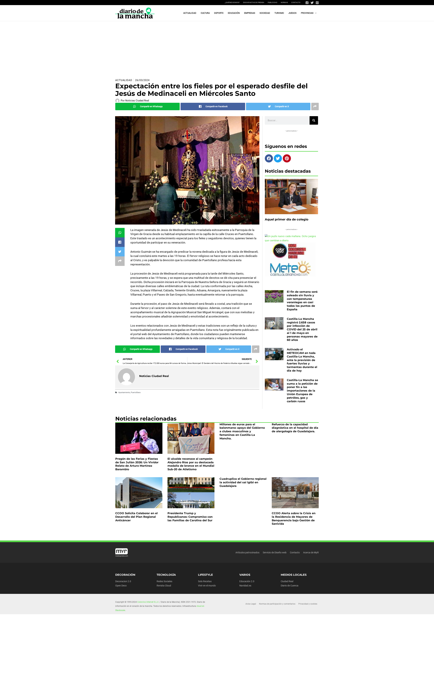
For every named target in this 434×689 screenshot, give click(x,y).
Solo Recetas (205, 581)
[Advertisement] (217, 46)
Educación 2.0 (246, 581)
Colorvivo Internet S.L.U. (148, 602)
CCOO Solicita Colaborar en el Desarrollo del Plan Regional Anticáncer (136, 517)
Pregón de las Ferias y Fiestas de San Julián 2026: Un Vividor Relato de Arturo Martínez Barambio (137, 464)
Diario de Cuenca (289, 585)
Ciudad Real (287, 581)
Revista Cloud (164, 585)
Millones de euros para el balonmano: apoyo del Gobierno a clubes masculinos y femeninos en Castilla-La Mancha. (242, 431)
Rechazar (271, 683)
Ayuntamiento (124, 392)
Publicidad (272, 2)
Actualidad (123, 80)
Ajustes (292, 683)
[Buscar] (314, 120)
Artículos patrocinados (247, 552)
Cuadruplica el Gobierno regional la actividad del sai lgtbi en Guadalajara (243, 482)
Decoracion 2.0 (123, 581)
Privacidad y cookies (307, 604)
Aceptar (250, 683)
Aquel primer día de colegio (286, 219)
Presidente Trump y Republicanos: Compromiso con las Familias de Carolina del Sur (190, 517)
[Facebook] (307, 2)
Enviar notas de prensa (253, 2)
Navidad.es (245, 585)
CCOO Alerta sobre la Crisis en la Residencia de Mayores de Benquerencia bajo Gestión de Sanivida (293, 518)
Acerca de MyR (311, 552)
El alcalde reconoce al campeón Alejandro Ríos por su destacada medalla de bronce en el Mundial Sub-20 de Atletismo (190, 464)
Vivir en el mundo (207, 585)
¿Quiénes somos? (232, 2)
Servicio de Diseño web (275, 552)
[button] (315, 13)
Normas (284, 2)
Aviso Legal (250, 604)
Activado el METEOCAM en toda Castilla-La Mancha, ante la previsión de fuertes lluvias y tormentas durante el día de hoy (302, 360)
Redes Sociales (164, 581)
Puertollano (136, 392)
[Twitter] (312, 2)
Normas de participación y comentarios (277, 604)
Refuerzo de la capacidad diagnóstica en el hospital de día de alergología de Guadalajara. (295, 428)
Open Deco (121, 585)
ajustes (222, 685)
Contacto (295, 2)
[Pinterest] (317, 2)
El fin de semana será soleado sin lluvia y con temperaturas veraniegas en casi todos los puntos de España (302, 300)
